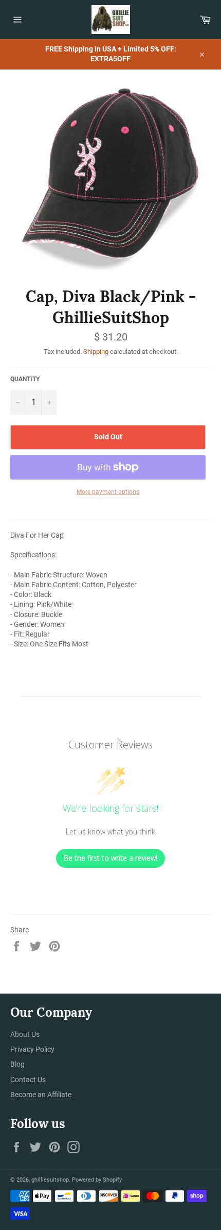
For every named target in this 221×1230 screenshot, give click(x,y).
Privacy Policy (32, 1049)
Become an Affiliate (40, 1094)
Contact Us (28, 1079)
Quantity (25, 379)
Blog (17, 1064)
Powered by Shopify (97, 1179)
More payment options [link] (108, 492)
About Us (25, 1034)
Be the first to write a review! (110, 858)
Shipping (95, 351)
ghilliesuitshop (50, 1179)
